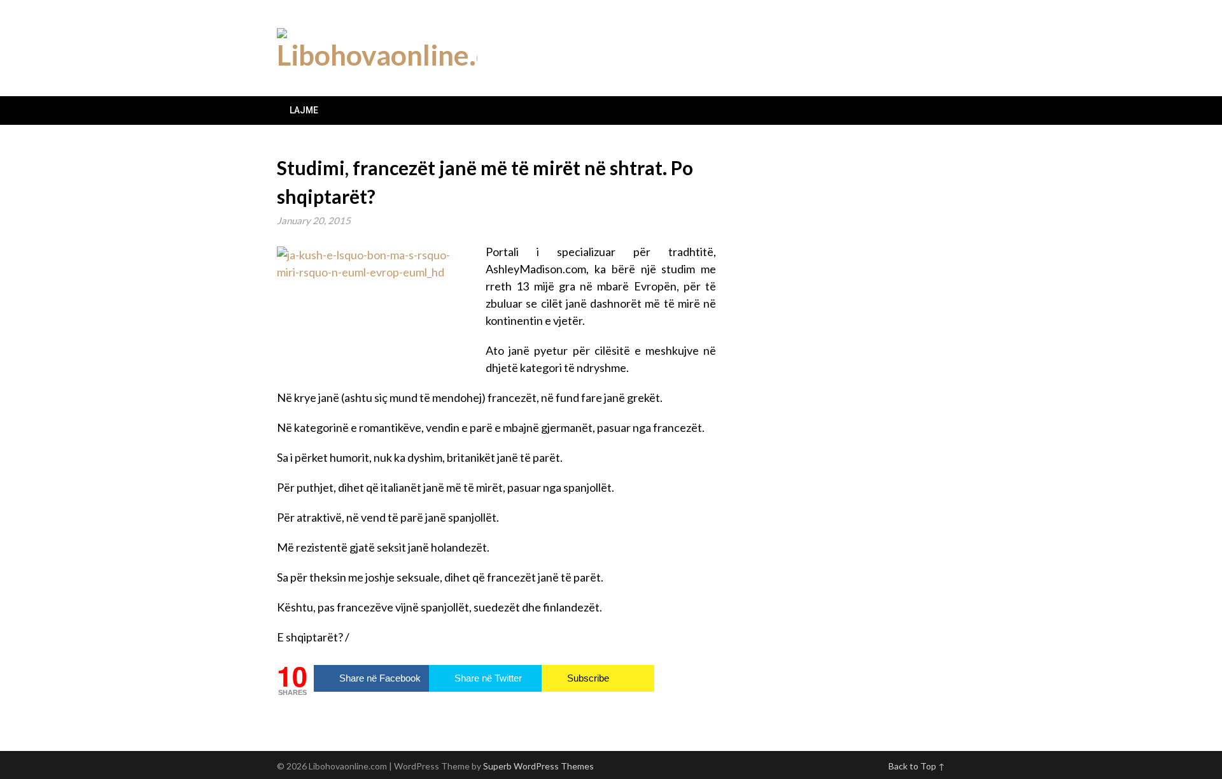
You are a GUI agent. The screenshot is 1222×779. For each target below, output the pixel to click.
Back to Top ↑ (916, 766)
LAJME (304, 110)
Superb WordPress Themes (538, 766)
